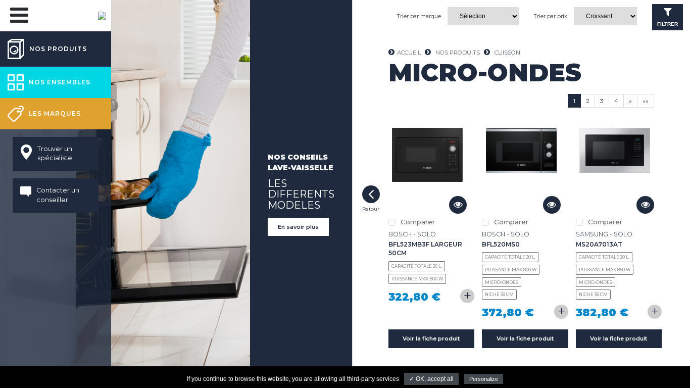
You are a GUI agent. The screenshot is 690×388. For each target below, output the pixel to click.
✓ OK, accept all (431, 378)
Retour (371, 194)
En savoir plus (298, 226)
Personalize (483, 379)
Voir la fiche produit (431, 338)
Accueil (409, 52)
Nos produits (457, 52)
